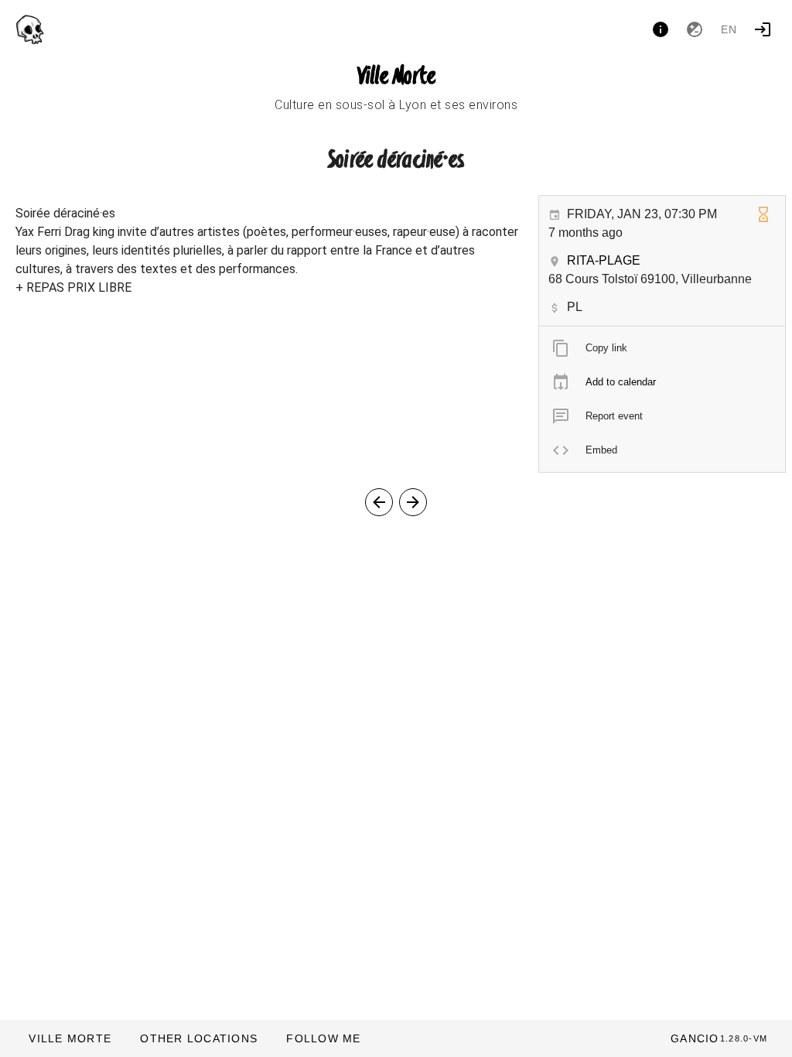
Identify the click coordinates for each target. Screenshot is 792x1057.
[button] (198, 1038)
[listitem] (662, 348)
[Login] (763, 29)
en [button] (729, 29)
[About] (661, 29)
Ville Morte (396, 77)
